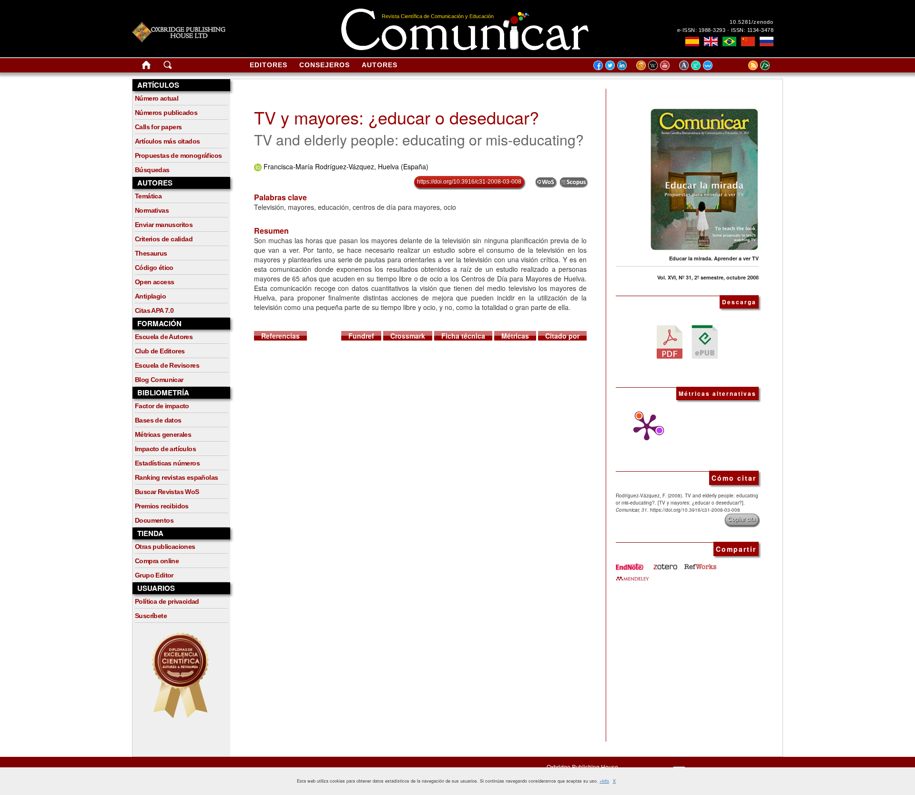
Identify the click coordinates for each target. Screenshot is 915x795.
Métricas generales (163, 434)
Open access (154, 282)
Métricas (515, 336)
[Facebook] (598, 65)
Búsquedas (152, 170)
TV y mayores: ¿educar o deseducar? (396, 117)
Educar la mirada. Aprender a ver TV (714, 258)
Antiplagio (150, 296)
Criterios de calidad (164, 239)
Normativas (152, 210)
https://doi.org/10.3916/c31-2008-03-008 (469, 181)
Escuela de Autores (164, 337)
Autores (379, 65)
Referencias (280, 336)
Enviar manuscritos (164, 224)
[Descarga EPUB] (705, 341)
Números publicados (166, 112)
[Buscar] (168, 67)
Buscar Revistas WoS (167, 492)
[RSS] (741, 65)
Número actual (156, 98)
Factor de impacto (162, 406)
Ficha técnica (463, 336)
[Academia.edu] (685, 65)
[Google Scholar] (642, 65)
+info (604, 781)
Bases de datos (158, 420)
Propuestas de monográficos (178, 155)
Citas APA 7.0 (154, 310)
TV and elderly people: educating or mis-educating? (419, 139)
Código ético (154, 267)
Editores (268, 65)
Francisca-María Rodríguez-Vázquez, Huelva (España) (346, 166)
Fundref (361, 336)
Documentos (154, 520)
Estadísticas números (167, 463)
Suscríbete (151, 615)
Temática (148, 196)
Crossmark (407, 336)
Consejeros (324, 65)
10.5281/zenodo (751, 22)
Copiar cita (742, 519)
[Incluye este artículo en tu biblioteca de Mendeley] (632, 574)
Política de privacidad (167, 601)
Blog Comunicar (159, 379)
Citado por (562, 336)
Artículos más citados (167, 141)
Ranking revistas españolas (176, 477)
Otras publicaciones (165, 546)
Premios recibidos (162, 506)
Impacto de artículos (165, 449)
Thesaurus (151, 253)
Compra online (157, 561)
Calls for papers (158, 127)
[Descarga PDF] (669, 341)
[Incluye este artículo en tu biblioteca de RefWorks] (699, 563)
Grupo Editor (154, 575)
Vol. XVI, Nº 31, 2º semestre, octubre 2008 (708, 277)
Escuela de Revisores (167, 365)
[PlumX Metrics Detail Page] (644, 427)
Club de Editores (159, 351)
